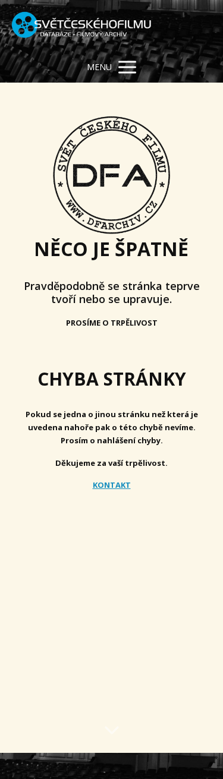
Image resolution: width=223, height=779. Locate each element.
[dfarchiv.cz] (81, 25)
